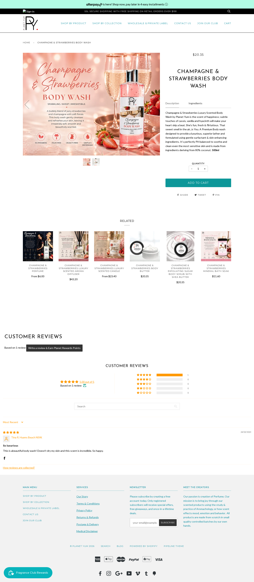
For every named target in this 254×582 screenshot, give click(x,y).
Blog (120, 546)
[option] (91, 104)
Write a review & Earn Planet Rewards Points (54, 348)
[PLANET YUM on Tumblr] (146, 574)
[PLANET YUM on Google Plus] (119, 574)
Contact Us (182, 23)
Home (26, 42)
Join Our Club (207, 23)
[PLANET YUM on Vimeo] (137, 574)
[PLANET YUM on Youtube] (129, 574)
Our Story (82, 496)
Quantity (198, 163)
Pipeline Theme (174, 546)
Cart (227, 23)
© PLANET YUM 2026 (82, 546)
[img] (11, 432)
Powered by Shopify (143, 546)
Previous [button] (29, 104)
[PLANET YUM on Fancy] (154, 574)
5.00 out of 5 (87, 381)
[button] (144, 375)
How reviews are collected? (19, 467)
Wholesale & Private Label (148, 23)
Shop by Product (73, 23)
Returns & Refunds (87, 517)
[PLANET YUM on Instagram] (108, 574)
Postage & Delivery (87, 524)
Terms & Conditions (88, 503)
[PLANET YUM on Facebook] (100, 574)
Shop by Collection (107, 23)
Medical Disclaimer (87, 531)
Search (105, 546)
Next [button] (153, 104)
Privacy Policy (84, 510)
